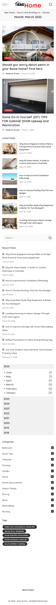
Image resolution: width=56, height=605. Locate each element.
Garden (6, 471)
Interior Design (9, 488)
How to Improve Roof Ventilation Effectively (26, 280)
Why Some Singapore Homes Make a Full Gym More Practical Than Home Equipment (36, 147)
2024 (6, 403)
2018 (6, 432)
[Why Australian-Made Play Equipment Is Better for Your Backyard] (9, 208)
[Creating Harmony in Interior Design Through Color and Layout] (9, 223)
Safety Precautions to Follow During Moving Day (29, 339)
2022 (6, 413)
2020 (7, 423)
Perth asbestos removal (16, 540)
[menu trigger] (6, 4)
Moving (5, 494)
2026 (6, 366)
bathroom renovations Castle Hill (20, 527)
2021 (6, 418)
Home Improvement (12, 482)
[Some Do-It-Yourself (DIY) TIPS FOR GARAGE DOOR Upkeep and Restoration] (28, 96)
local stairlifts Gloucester (16, 535)
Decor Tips (7, 453)
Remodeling (8, 505)
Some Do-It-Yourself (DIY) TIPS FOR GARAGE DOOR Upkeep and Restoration (25, 121)
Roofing (6, 511)
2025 (7, 398)
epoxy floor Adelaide (14, 531)
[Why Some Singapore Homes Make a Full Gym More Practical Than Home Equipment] (9, 148)
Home (8, 58)
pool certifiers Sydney (15, 544)
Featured (6, 459)
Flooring (6, 465)
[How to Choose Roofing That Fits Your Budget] (9, 193)
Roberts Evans (13, 73)
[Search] (50, 4)
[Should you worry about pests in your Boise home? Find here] (28, 43)
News (5, 500)
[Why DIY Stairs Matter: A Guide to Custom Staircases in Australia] (9, 163)
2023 (6, 408)
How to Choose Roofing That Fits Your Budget (28, 290)
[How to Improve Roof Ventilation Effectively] (9, 178)
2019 (6, 427)
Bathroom (7, 448)
